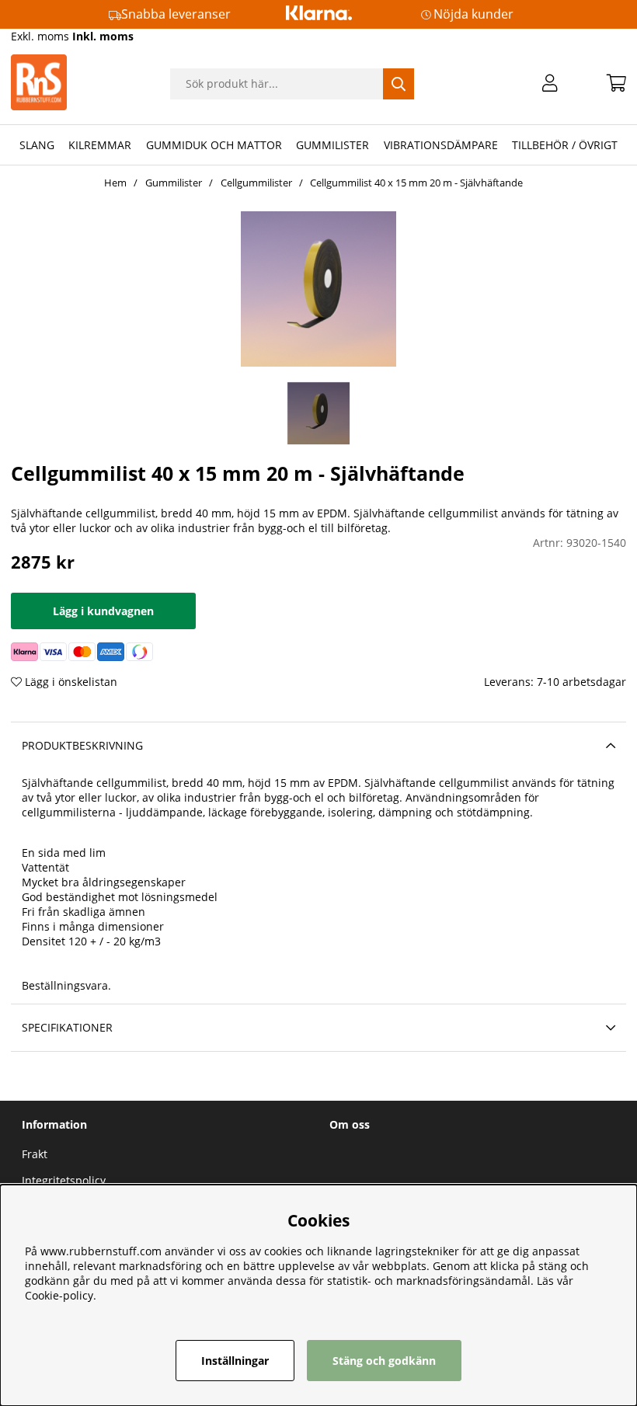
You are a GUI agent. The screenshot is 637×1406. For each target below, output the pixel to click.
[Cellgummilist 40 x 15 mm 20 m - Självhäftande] (318, 413)
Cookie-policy (59, 1295)
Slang (36, 144)
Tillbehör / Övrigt (565, 144)
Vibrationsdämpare (441, 144)
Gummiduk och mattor (214, 144)
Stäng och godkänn (384, 1360)
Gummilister (332, 144)
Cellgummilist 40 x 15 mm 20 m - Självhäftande (416, 183)
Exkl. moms (40, 36)
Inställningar (235, 1360)
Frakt (34, 1154)
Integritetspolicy (64, 1180)
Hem (115, 183)
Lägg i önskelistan (69, 681)
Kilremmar (99, 144)
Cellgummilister (256, 183)
